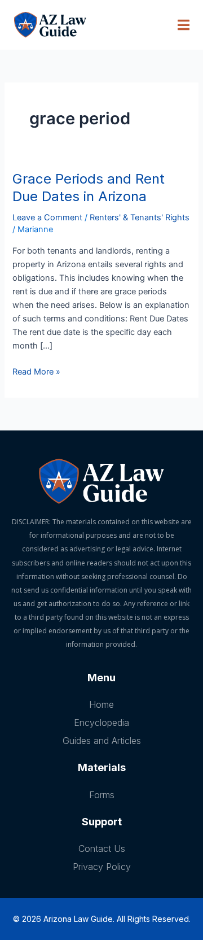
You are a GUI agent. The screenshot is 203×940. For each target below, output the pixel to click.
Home (101, 704)
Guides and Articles (102, 740)
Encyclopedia (101, 722)
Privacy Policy (102, 866)
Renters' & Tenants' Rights (139, 217)
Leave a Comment (47, 217)
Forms (101, 794)
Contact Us (101, 848)
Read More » (36, 371)
